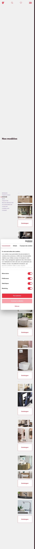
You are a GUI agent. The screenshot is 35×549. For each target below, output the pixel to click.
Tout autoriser (17, 295)
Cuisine (4, 210)
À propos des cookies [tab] (26, 245)
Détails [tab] (15, 245)
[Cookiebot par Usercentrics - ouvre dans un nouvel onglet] (25, 241)
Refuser (17, 306)
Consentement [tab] (6, 245)
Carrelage (5, 208)
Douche (4, 197)
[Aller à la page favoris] (21, 3)
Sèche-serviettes (7, 202)
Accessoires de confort (7, 205)
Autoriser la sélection (17, 301)
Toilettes (5, 200)
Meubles (4, 193)
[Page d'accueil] (3, 3)
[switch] (30, 278)
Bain (3, 199)
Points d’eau (6, 195)
